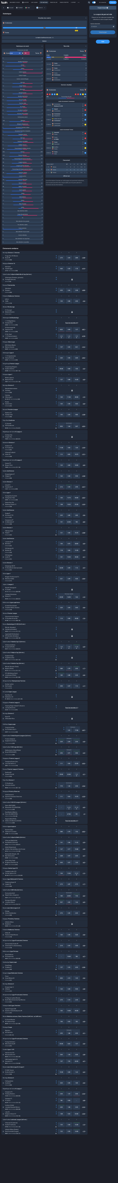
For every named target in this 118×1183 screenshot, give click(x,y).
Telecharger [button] (103, 32)
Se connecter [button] (102, 2)
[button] (89, 2)
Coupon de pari (103, 8)
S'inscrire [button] (112, 2)
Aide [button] (102, 41)
